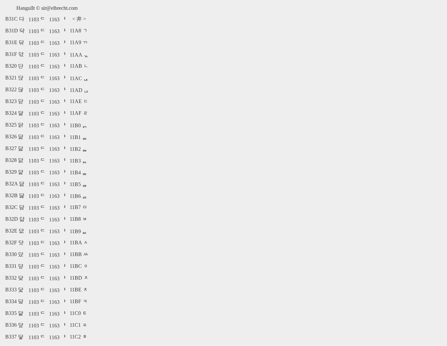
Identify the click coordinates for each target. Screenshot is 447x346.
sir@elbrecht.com (59, 8)
